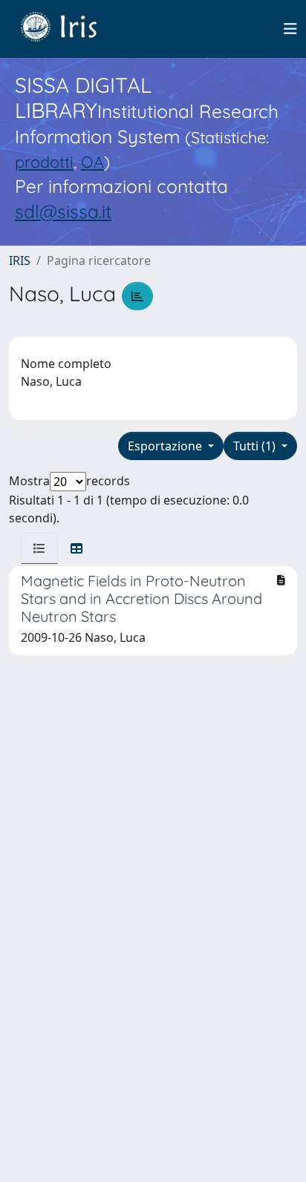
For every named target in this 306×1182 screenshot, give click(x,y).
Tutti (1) (256, 446)
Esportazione (166, 446)
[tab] (39, 548)
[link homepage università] (70, 29)
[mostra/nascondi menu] (290, 29)
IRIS (19, 260)
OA (92, 161)
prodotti (44, 161)
